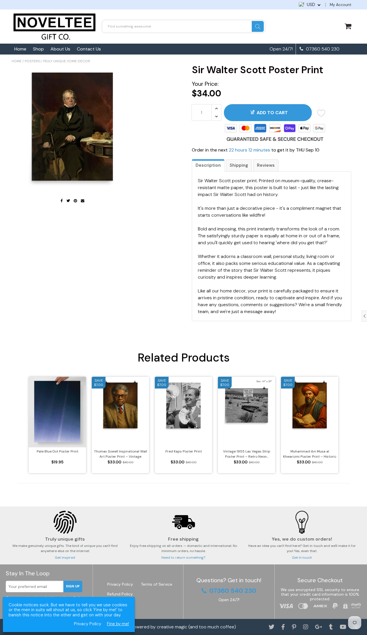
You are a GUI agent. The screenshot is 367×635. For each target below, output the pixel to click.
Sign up (73, 586)
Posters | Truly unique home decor (57, 61)
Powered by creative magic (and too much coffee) (183, 627)
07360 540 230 (322, 49)
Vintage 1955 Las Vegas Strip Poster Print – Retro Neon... (246, 454)
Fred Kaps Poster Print (183, 451)
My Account (340, 5)
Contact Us (89, 49)
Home (20, 49)
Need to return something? (183, 557)
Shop (38, 49)
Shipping (239, 165)
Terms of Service (156, 584)
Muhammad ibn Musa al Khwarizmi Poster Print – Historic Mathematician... (309, 454)
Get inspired (65, 557)
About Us (60, 49)
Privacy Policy (120, 584)
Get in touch (302, 557)
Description (208, 165)
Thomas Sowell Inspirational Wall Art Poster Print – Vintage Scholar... (120, 454)
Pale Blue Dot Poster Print (57, 451)
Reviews (266, 165)
